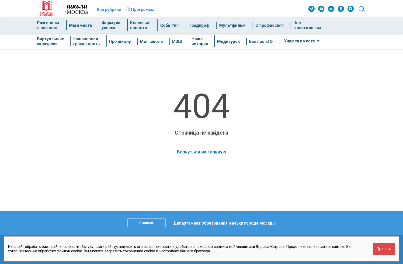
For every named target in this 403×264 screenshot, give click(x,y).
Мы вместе (80, 25)
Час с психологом (307, 25)
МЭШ (177, 41)
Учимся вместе (299, 40)
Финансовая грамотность (86, 41)
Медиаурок (228, 41)
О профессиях (269, 25)
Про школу (120, 41)
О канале (146, 223)
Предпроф (198, 25)
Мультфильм (232, 25)
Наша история (199, 41)
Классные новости (140, 25)
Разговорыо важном (48, 25)
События (169, 25)
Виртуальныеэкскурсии (50, 41)
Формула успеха (111, 25)
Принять (383, 249)
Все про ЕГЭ (261, 41)
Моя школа (151, 41)
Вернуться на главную (201, 152)
